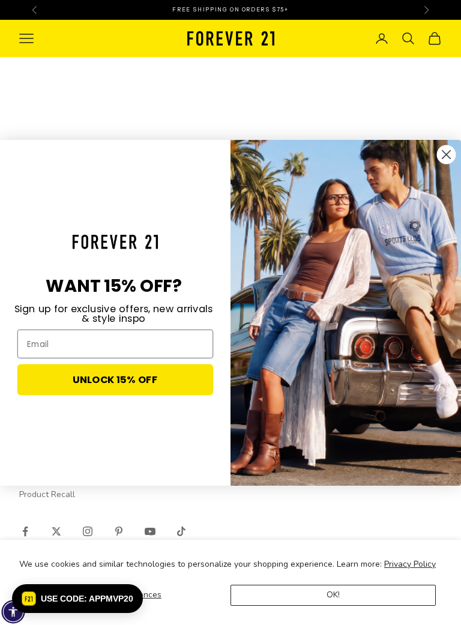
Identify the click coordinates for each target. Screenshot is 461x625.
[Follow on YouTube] (150, 531)
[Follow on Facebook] (25, 531)
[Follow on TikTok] (181, 531)
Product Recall (47, 494)
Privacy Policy (410, 564)
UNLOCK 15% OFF (115, 379)
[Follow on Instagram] (88, 531)
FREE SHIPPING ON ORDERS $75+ (230, 9)
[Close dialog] (446, 154)
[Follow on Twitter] (56, 531)
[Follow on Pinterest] (119, 531)
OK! (333, 594)
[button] (77, 598)
